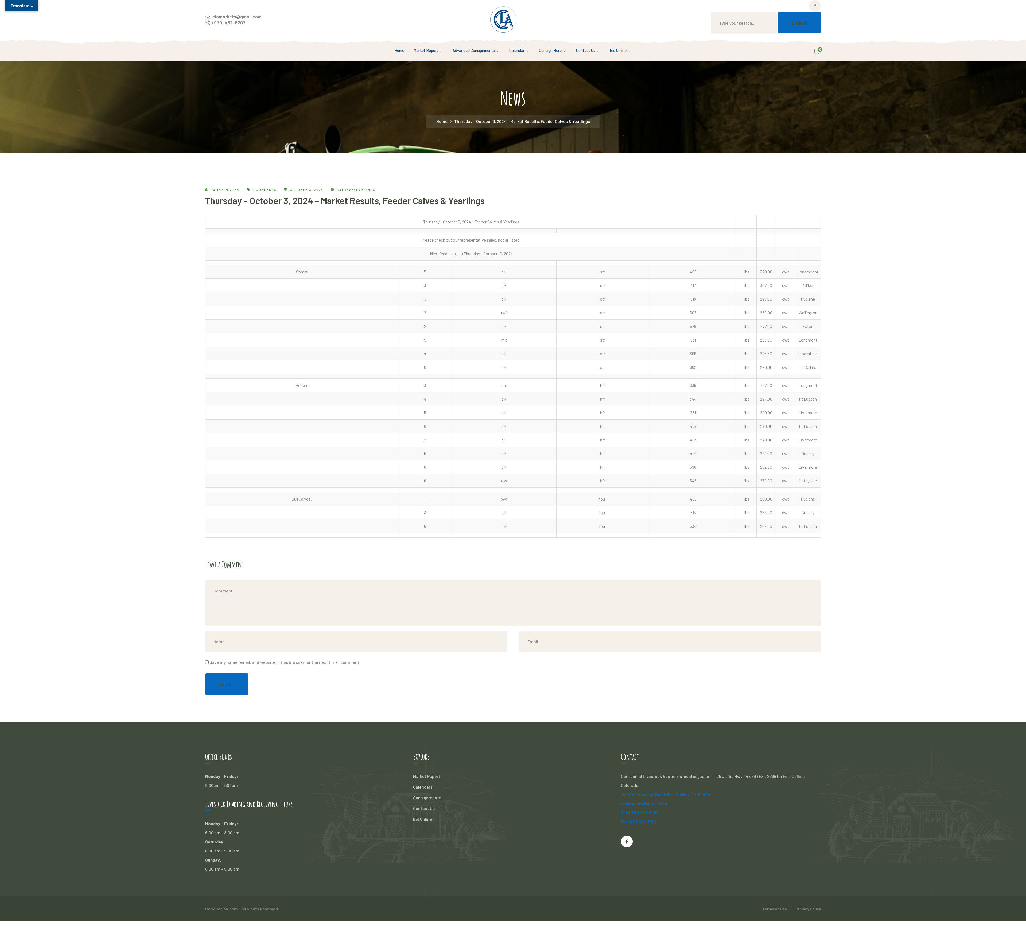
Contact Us (424, 808)
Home (442, 121)
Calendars (423, 786)
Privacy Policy (808, 908)
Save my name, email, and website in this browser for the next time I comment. (284, 662)
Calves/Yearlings (356, 189)
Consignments (427, 797)
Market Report (426, 776)
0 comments (264, 189)
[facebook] (627, 841)
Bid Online (422, 818)
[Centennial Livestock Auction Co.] (503, 18)
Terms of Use (774, 908)
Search (799, 22)
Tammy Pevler (225, 189)
